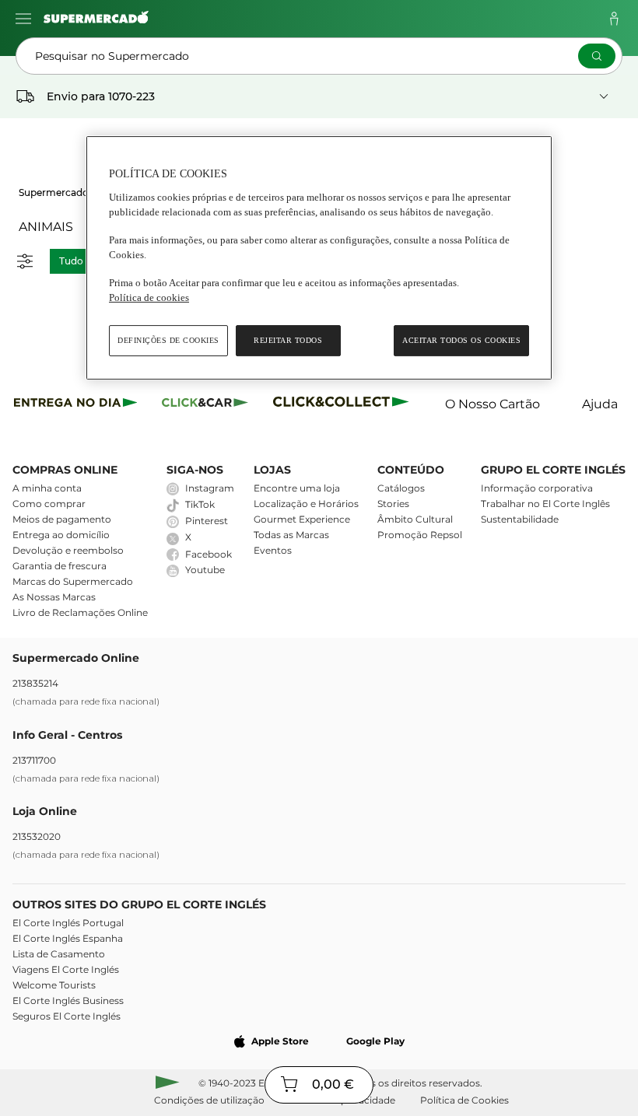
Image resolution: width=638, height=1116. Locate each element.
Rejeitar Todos (288, 340)
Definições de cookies (168, 340)
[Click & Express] (76, 405)
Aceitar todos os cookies (461, 340)
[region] (319, 257)
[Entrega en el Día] (343, 405)
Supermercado (54, 192)
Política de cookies (149, 297)
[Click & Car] (205, 405)
